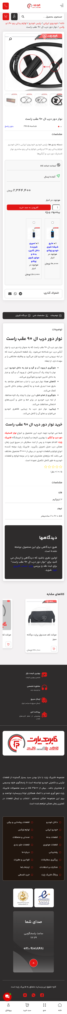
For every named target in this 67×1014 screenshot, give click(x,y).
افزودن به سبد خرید (28, 207)
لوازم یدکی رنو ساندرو (25, 149)
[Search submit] (22, 17)
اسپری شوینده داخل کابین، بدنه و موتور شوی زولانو (34, 252)
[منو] (45, 1005)
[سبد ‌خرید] (27, 1005)
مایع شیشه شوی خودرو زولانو (52, 247)
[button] (10, 39)
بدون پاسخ (9, 126)
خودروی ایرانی (50, 23)
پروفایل (8, 1010)
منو (44, 1010)
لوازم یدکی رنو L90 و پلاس (49, 149)
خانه (60, 1010)
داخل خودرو (14, 145)
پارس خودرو (35, 23)
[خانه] (60, 1005)
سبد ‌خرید (27, 1010)
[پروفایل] (8, 1005)
